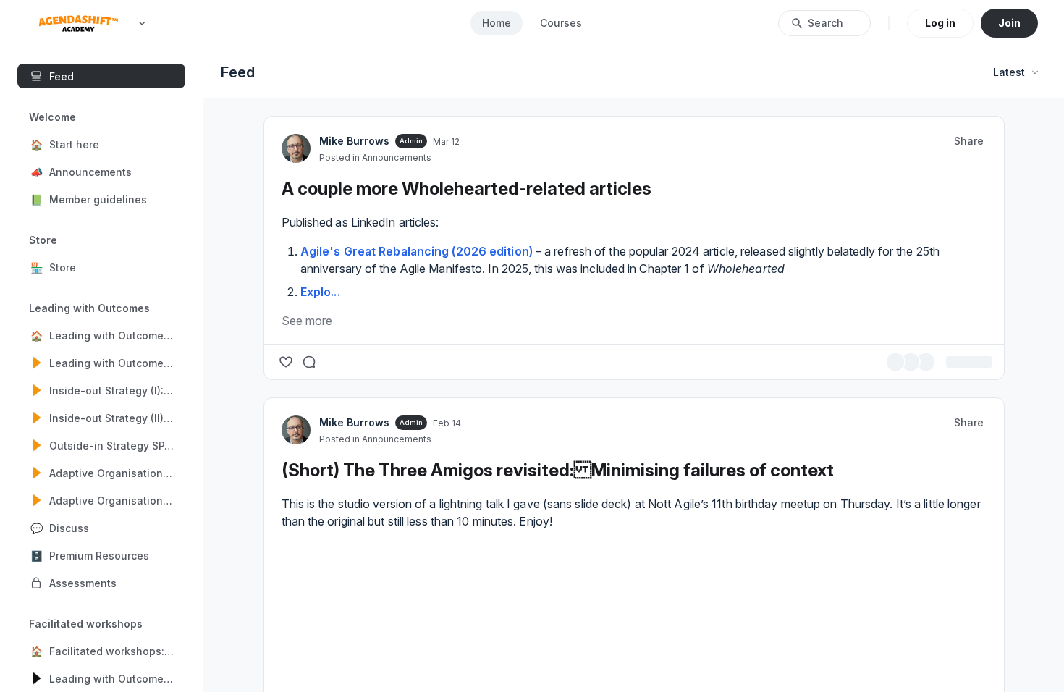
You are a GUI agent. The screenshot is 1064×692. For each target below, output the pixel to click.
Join (1009, 23)
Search (825, 23)
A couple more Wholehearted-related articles (466, 609)
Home (496, 23)
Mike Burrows (354, 562)
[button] (101, 144)
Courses (561, 23)
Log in (940, 23)
